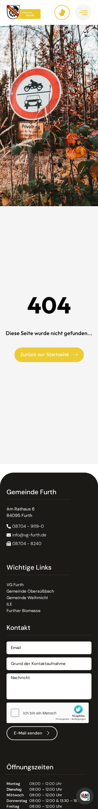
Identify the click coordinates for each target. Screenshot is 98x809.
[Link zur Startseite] (28, 12)
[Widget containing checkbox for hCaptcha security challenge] (48, 713)
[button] (24, 543)
